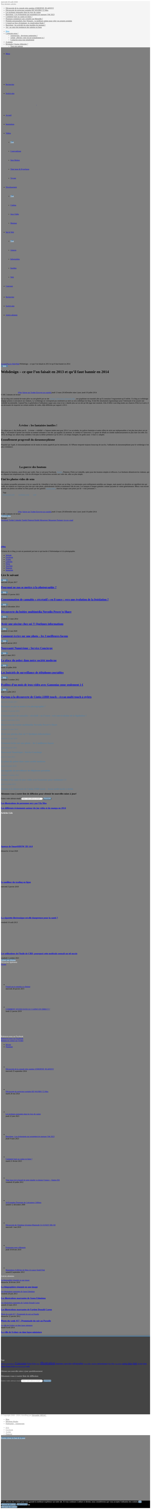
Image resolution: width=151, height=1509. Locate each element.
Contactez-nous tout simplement (22, 40)
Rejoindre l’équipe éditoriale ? (17, 44)
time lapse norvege (20, 1366)
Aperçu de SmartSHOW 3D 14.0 (17, 846)
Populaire (9, 1047)
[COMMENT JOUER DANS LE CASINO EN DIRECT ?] (19, 1007)
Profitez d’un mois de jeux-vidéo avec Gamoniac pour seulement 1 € (42, 684)
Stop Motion (15, 160)
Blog (7, 31)
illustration (47, 1363)
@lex (20, 393)
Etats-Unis (31, 1363)
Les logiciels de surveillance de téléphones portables (32, 672)
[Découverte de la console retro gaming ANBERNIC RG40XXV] (19, 1067)
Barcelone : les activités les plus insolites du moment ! (26, 25)
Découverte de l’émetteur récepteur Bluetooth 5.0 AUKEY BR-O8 (30, 1225)
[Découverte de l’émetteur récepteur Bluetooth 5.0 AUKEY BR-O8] (19, 1223)
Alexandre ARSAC (39, 1415)
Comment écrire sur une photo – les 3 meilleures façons (34, 636)
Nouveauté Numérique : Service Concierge (27, 648)
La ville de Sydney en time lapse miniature (21, 1332)
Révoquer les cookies (9, 1507)
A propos (9, 42)
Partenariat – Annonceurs (15, 1424)
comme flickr (51, 488)
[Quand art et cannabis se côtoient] (19, 985)
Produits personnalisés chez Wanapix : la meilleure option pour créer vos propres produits (39, 21)
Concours (9, 286)
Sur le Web (10, 232)
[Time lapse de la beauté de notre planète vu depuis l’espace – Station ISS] (19, 1178)
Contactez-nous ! (12, 33)
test (135, 1363)
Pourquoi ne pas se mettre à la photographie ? (29, 587)
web (34, 495)
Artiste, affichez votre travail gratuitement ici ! (27, 38)
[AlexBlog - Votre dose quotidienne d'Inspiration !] (36, 104)
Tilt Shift (140, 1364)
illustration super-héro (64, 1363)
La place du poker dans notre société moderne (29, 660)
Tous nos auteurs (16, 46)
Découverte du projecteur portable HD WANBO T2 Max (27, 10)
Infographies (15, 259)
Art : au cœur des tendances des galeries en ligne (24, 27)
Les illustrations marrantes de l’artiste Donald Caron (26, 1309)
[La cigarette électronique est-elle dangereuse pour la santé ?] (20, 913)
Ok (140, 1502)
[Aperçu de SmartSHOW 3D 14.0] (24, 842)
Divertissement (11, 187)
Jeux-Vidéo (14, 214)
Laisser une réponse (8, 960)
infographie (77, 1363)
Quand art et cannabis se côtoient (18, 987)
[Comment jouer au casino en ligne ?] (19, 1157)
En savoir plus (22, 1504)
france (38, 1364)
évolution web (24, 495)
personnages (102, 1363)
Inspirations (10, 124)
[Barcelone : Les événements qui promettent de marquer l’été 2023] (19, 1134)
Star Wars (111, 1364)
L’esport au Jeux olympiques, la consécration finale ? (25, 23)
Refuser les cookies (8, 1504)
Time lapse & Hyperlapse (19, 169)
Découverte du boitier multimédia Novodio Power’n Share (36, 611)
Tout (12, 142)
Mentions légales (12, 1421)
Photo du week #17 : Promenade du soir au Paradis (26, 1321)
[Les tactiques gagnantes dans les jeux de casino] (19, 1112)
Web (12, 277)
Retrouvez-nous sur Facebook (12, 1038)
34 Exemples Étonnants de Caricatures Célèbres (23, 1203)
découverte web (9, 495)
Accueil (4, 364)
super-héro (127, 1363)
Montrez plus (6, 516)
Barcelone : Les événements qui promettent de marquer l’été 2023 (30, 14)
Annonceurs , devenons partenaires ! (24, 36)
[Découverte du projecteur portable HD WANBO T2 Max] (19, 1089)
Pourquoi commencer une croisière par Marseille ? (24, 19)
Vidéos (8, 133)
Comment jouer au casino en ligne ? (19, 17)
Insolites (13, 268)
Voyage (13, 178)
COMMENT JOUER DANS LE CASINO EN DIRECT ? (28, 1009)
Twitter (59, 472)
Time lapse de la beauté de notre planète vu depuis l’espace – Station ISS (33, 1180)
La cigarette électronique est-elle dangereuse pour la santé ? (29, 918)
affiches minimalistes (7, 1364)
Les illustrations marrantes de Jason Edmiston (23, 1298)
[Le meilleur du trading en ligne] (24, 878)
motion (94, 1364)
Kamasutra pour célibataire (16, 1247)
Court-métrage (15, 151)
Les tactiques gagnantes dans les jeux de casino (23, 12)
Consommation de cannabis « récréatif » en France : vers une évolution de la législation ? (55, 599)
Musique (13, 223)
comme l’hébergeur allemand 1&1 (62, 399)
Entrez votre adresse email (10, 798)
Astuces (13, 250)
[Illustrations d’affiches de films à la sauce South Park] (13, 1268)
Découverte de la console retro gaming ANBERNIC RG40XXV (30, 8)
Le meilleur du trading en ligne (16, 882)
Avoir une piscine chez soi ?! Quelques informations (32, 623)
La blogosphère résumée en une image (19, 1287)
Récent (8, 1045)
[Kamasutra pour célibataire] (14, 1245)
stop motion (118, 1364)
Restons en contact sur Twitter (12, 1041)
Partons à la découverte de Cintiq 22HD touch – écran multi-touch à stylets (46, 696)
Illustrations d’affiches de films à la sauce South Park (25, 1270)
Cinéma (13, 205)
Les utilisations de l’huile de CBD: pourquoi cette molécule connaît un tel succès (39, 953)
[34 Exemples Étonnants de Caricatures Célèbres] (11, 1200)
